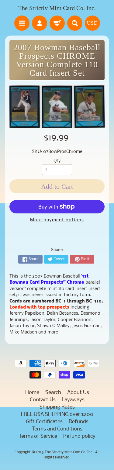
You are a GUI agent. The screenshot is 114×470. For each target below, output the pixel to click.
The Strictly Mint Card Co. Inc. (57, 8)
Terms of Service (38, 436)
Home (32, 393)
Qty (57, 161)
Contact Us (43, 400)
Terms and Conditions (57, 429)
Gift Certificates (44, 422)
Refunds (78, 422)
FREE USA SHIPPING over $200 (57, 414)
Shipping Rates (57, 407)
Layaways (73, 400)
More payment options (57, 220)
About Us (78, 393)
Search (53, 393)
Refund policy (79, 436)
